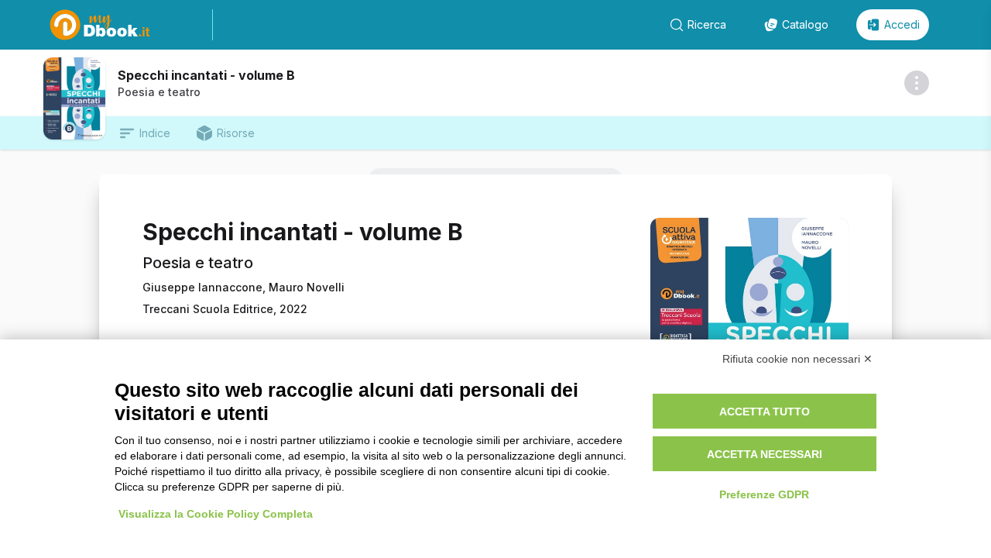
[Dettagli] (916, 83)
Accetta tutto (764, 411)
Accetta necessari (764, 454)
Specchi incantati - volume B (206, 75)
